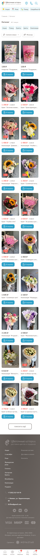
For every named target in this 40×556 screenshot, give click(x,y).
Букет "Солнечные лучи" (10, 297)
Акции (7, 450)
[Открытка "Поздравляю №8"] (10, 52)
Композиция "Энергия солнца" (12, 183)
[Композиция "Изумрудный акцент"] (29, 280)
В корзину (9, 74)
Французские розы (9, 463)
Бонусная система (27, 450)
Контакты (24, 458)
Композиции (9, 483)
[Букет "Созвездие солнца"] (29, 242)
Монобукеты (9, 479)
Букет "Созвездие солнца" (30, 259)
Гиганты (8, 468)
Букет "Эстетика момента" (11, 107)
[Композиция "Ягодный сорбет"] (10, 318)
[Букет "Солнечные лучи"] (10, 280)
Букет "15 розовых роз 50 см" (12, 259)
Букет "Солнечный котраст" (30, 183)
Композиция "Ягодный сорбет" (12, 335)
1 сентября (8, 454)
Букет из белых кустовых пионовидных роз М (17, 411)
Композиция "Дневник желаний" (13, 145)
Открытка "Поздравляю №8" (12, 69)
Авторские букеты (8, 473)
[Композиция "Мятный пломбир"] (10, 356)
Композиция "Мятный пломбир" (13, 373)
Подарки (8, 487)
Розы (6, 458)
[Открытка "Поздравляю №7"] (29, 52)
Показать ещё (20, 426)
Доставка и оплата (27, 454)
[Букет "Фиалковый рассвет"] (29, 318)
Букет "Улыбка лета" (9, 221)
